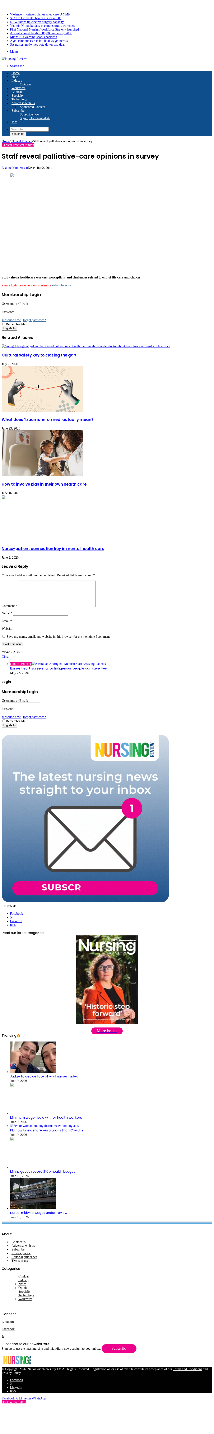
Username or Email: (15, 303)
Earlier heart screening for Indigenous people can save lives (59, 668)
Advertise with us (23, 103)
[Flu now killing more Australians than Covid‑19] (44, 1125)
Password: (8, 312)
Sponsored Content (32, 107)
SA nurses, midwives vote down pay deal (37, 44)
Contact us (18, 1242)
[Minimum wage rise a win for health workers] (33, 1113)
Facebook (8, 1329)
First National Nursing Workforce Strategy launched (44, 29)
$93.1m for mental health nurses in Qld (35, 18)
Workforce (18, 88)
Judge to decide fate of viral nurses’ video (44, 1076)
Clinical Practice (21, 141)
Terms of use (19, 1260)
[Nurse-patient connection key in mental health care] (42, 540)
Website (7, 628)
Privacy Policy (11, 1373)
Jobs (14, 122)
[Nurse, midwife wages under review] (33, 1208)
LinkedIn (8, 1322)
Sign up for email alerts (35, 118)
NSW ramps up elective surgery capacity (37, 22)
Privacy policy (21, 1253)
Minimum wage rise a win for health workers (46, 1117)
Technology (19, 99)
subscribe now (61, 285)
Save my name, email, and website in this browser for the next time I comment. (59, 636)
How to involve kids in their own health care (44, 484)
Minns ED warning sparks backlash (33, 37)
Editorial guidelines (24, 1257)
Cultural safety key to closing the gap (39, 355)
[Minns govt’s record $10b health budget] (33, 1167)
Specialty (17, 95)
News (15, 76)
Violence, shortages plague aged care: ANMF (40, 14)
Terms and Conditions (187, 1369)
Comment (9, 606)
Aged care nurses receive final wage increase (39, 40)
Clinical (16, 92)
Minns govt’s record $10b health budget (42, 1171)
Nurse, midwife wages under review (38, 1212)
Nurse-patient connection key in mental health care (53, 549)
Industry (16, 80)
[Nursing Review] (14, 58)
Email (7, 621)
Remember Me (15, 324)
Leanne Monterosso (15, 167)
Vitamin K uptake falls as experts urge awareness (42, 25)
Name (7, 613)
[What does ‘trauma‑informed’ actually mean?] (42, 411)
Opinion (25, 84)
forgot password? (34, 320)
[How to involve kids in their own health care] (42, 475)
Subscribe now (29, 114)
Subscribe (17, 110)
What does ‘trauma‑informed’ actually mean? (47, 419)
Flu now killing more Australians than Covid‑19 (47, 1130)
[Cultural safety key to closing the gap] (86, 346)
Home (6, 141)
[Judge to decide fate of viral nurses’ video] (33, 1072)
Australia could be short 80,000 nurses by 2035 (41, 33)
